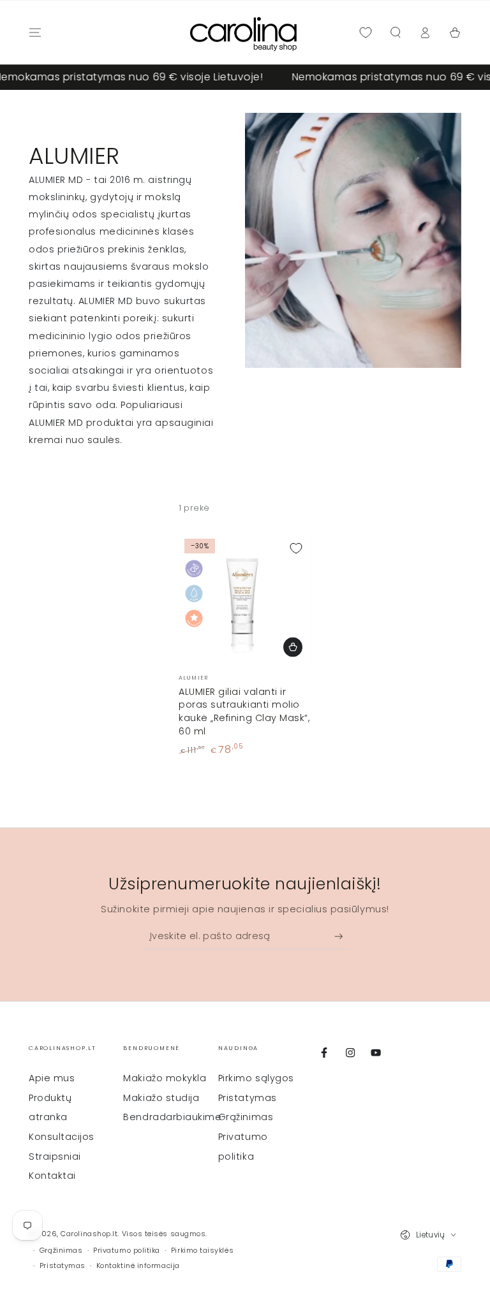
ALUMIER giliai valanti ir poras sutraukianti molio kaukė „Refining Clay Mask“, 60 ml (244, 711)
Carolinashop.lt (89, 1234)
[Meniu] (35, 32)
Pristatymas (247, 1097)
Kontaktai (52, 1175)
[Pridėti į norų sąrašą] (296, 548)
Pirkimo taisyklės (202, 1250)
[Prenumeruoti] (341, 936)
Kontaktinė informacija (138, 1266)
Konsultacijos (61, 1136)
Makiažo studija (161, 1097)
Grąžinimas (245, 1117)
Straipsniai (55, 1156)
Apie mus (52, 1078)
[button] (395, 32)
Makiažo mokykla (164, 1078)
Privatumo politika (126, 1250)
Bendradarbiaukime (172, 1117)
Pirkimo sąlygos (256, 1078)
